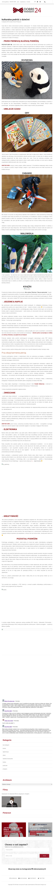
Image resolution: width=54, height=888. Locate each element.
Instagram (23, 878)
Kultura (4, 762)
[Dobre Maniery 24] (27, 10)
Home (14, 21)
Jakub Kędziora (31, 884)
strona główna (5, 1)
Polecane (19, 21)
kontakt (28, 1)
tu (32, 461)
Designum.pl (43, 884)
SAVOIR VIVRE (13, 1)
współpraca (23, 1)
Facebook (13, 878)
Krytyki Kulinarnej (39, 384)
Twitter (41, 878)
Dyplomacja (6, 751)
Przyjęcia (5, 769)
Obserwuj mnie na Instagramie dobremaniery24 (27, 869)
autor (18, 1)
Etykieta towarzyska (8, 758)
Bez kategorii (6, 745)
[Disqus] (27, 677)
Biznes (4, 748)
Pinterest (32, 878)
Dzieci (11, 21)
